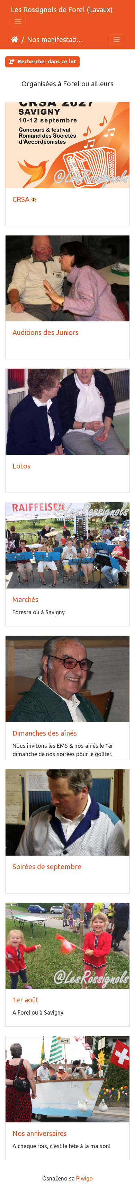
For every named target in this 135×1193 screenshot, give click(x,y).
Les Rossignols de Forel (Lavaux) (62, 10)
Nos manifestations (55, 39)
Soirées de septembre (46, 867)
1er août (25, 1000)
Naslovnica (15, 39)
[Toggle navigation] (18, 22)
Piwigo (84, 1178)
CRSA (20, 199)
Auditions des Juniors (45, 332)
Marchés (25, 599)
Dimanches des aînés (44, 733)
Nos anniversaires (39, 1133)
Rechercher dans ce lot (46, 61)
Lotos (21, 466)
